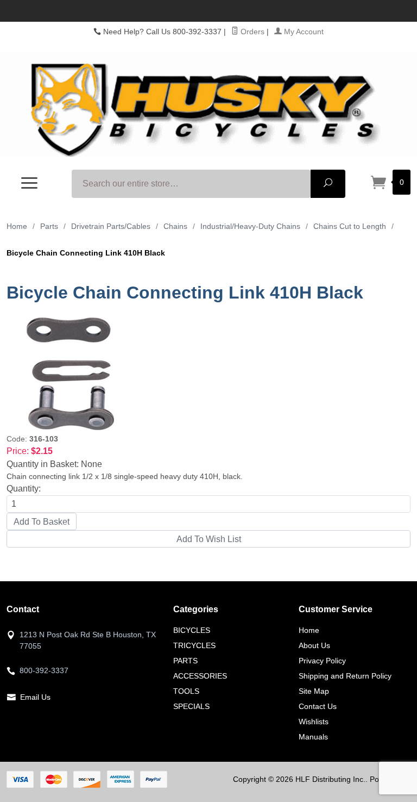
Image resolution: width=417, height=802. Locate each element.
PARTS (185, 660)
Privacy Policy (322, 660)
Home (17, 226)
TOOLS (186, 691)
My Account (303, 31)
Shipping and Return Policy (345, 676)
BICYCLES (191, 630)
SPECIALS (191, 706)
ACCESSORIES (200, 676)
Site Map (314, 691)
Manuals (313, 736)
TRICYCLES (194, 645)
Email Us (35, 697)
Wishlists (313, 721)
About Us (314, 645)
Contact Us (318, 706)
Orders (251, 31)
